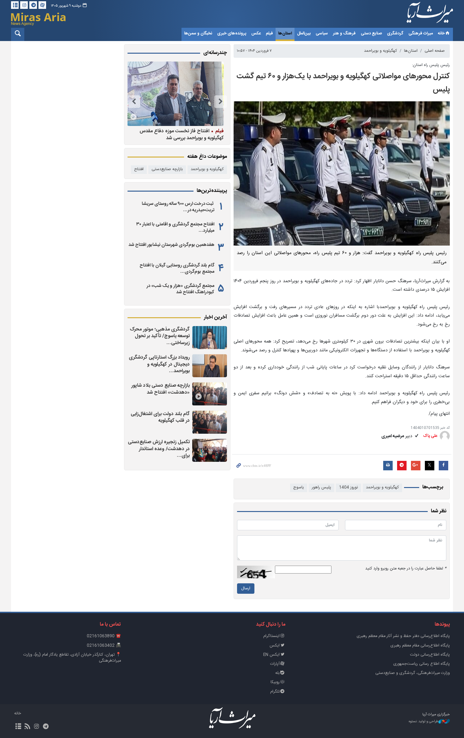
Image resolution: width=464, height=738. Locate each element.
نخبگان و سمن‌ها (198, 33)
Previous (220, 101)
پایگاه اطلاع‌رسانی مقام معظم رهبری (420, 645)
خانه (441, 33)
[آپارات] (42, 5)
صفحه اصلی (435, 51)
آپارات (275, 664)
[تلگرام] (33, 5)
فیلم (269, 33)
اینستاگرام (271, 636)
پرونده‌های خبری (231, 33)
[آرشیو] (15, 5)
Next (134, 101)
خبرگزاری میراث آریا (421, 15)
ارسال (245, 588)
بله (277, 673)
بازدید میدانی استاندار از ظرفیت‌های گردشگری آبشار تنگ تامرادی (180, 134)
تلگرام (275, 691)
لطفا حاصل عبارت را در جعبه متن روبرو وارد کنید (405, 569)
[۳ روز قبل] (209, 422)
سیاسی (322, 33)
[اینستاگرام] (24, 5)
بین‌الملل (304, 33)
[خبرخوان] (27, 727)
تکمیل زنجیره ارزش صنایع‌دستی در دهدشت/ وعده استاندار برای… (159, 449)
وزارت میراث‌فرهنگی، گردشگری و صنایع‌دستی (412, 673)
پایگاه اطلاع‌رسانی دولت (430, 655)
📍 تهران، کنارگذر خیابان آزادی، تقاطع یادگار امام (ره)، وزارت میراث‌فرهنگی (72, 658)
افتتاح (139, 169)
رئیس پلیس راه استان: (431, 65)
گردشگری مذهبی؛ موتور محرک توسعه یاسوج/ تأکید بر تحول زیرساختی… (160, 336)
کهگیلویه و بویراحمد (380, 51)
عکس (256, 33)
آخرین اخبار (215, 317)
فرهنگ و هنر (344, 33)
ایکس (275, 645)
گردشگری (395, 33)
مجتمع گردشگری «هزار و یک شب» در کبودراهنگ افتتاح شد (180, 289)
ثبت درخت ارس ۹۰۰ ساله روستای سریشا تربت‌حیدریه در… (178, 207)
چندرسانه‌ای (215, 53)
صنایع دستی (371, 33)
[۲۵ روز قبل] (175, 94)
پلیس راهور (321, 487)
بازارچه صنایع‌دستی (167, 169)
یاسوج (298, 487)
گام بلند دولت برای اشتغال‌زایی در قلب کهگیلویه (160, 417)
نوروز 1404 (348, 487)
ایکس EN (271, 655)
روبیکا (275, 682)
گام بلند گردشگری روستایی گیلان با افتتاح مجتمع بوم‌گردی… (177, 269)
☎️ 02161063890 (104, 636)
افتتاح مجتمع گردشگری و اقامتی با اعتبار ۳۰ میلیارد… (175, 228)
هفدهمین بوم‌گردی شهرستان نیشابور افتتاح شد (171, 245)
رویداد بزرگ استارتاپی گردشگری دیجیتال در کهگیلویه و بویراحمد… (159, 364)
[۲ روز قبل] (209, 337)
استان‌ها (285, 33)
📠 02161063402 (104, 645)
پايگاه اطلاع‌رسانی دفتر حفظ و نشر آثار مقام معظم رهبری (403, 636)
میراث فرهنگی (420, 33)
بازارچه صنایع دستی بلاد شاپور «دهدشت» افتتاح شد (160, 389)
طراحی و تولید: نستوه (423, 721)
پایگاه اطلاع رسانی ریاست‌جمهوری (421, 664)
